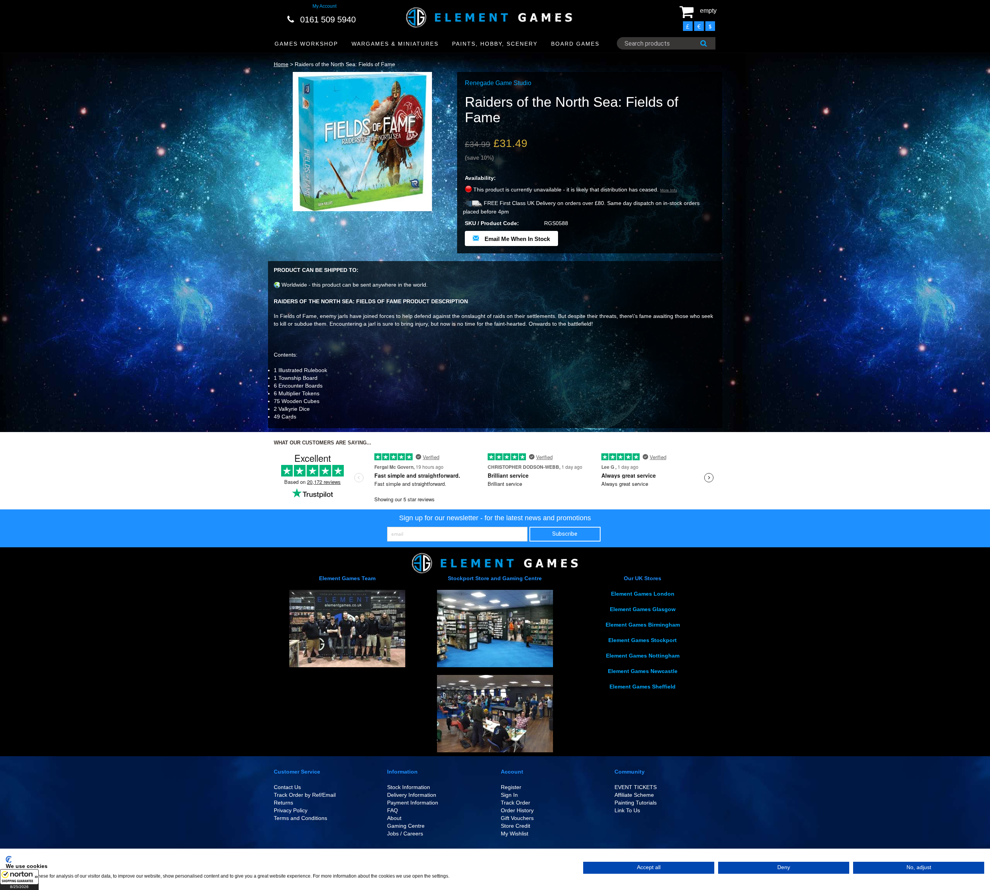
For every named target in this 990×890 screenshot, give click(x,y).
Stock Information (408, 787)
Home (281, 64)
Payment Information (412, 802)
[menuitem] (306, 44)
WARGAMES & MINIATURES (395, 44)
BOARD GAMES (575, 44)
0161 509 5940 (328, 19)
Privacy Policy (290, 810)
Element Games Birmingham (643, 625)
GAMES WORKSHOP (306, 44)
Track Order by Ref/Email (305, 795)
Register (511, 787)
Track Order (515, 802)
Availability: (480, 178)
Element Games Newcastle (643, 671)
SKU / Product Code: (492, 223)
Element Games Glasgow (643, 609)
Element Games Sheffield (642, 686)
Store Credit (515, 826)
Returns (283, 802)
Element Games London (642, 594)
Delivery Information (411, 795)
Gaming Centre (406, 826)
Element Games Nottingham (642, 656)
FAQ (392, 810)
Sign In (509, 795)
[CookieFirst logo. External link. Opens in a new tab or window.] (9, 859)
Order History (517, 810)
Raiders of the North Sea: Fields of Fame (345, 64)
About (394, 818)
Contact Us (287, 787)
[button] (19, 879)
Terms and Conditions (300, 818)
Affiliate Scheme (634, 795)
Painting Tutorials (635, 802)
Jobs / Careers (405, 833)
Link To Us (627, 810)
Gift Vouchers (517, 818)
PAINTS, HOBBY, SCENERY (495, 44)
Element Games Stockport (642, 640)
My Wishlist (514, 833)
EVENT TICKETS (635, 787)
